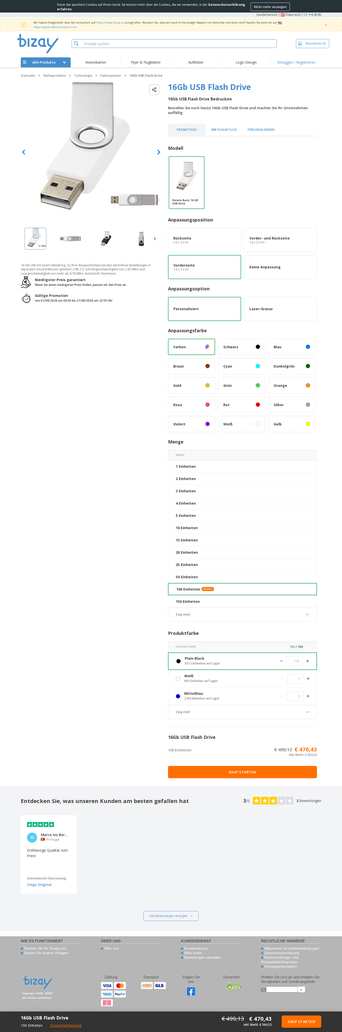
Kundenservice (267, 15)
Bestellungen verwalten (202, 957)
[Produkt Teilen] (154, 90)
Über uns (111, 948)
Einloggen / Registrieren (296, 62)
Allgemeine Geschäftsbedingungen (291, 948)
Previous (24, 152)
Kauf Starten (242, 772)
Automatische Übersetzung (46, 878)
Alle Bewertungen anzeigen (168, 916)
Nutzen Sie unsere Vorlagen (45, 953)
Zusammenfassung (65, 1025)
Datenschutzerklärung (281, 953)
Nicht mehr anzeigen (270, 7)
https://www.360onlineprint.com (55, 27)
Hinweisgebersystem (280, 966)
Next (159, 152)
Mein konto (192, 953)
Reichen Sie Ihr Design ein (44, 948)
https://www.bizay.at (110, 22)
